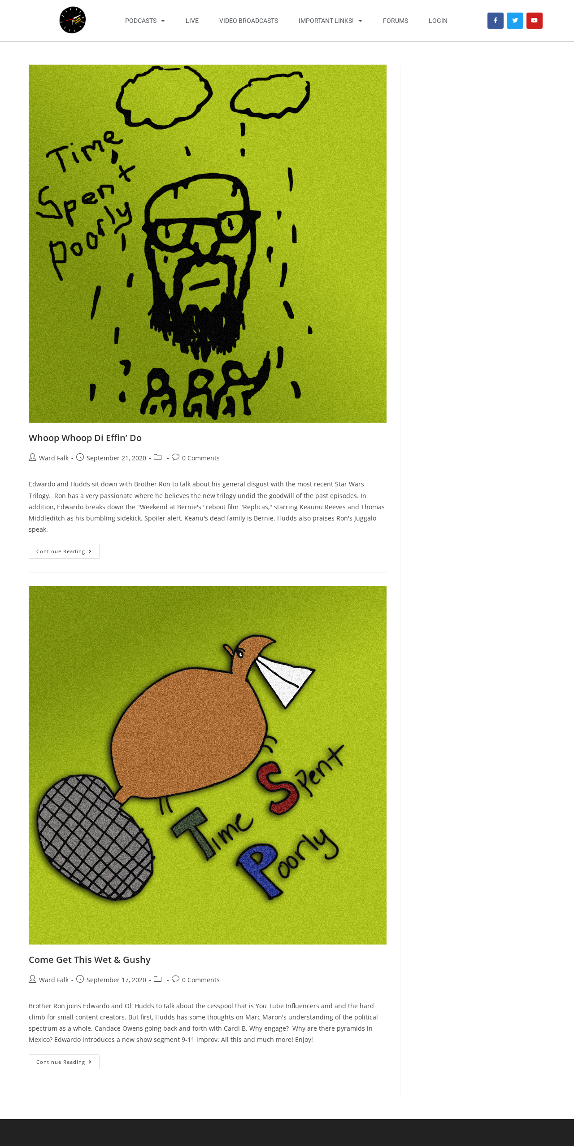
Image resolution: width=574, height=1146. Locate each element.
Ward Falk (54, 458)
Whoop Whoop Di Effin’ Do (85, 438)
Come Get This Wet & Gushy (90, 960)
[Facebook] (495, 21)
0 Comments (201, 458)
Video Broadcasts (248, 20)
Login (438, 20)
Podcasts (141, 20)
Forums (395, 20)
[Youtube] (534, 21)
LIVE (192, 20)
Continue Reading (68, 549)
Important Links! (326, 20)
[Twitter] (515, 21)
